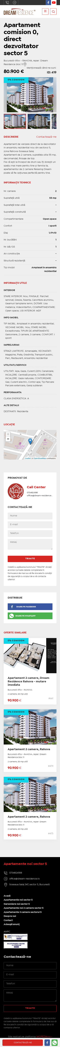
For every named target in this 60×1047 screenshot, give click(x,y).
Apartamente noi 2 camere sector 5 (24, 908)
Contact (8, 920)
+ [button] (8, 434)
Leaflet (27, 458)
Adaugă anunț (12, 924)
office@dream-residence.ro (14, 2)
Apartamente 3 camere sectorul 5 (23, 912)
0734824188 (7, 2)
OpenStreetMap (40, 458)
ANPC (7, 932)
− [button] (8, 439)
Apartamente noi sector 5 (18, 900)
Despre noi (10, 916)
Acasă (7, 896)
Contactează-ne (46, 137)
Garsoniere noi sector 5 (17, 904)
